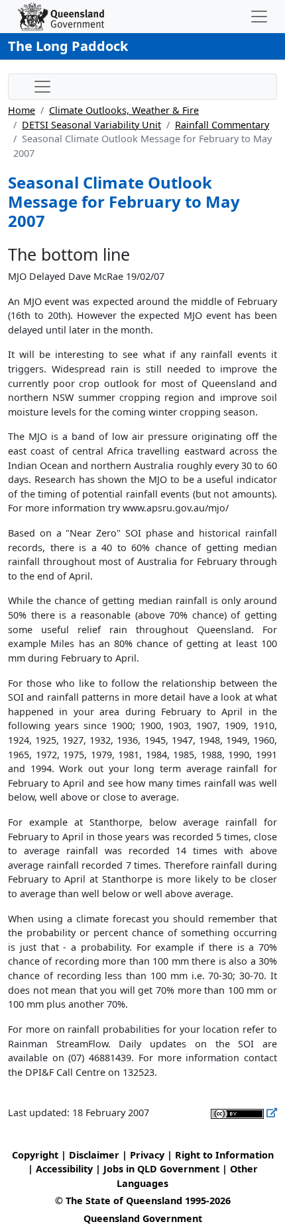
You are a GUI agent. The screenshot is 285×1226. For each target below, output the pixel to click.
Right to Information (224, 1155)
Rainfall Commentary (222, 124)
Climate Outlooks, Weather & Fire (124, 110)
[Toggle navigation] (259, 16)
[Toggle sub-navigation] (42, 86)
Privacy (147, 1155)
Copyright (35, 1155)
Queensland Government (143, 1218)
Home (21, 110)
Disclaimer (94, 1155)
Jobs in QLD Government (162, 1168)
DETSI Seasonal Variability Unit (91, 124)
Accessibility (64, 1168)
